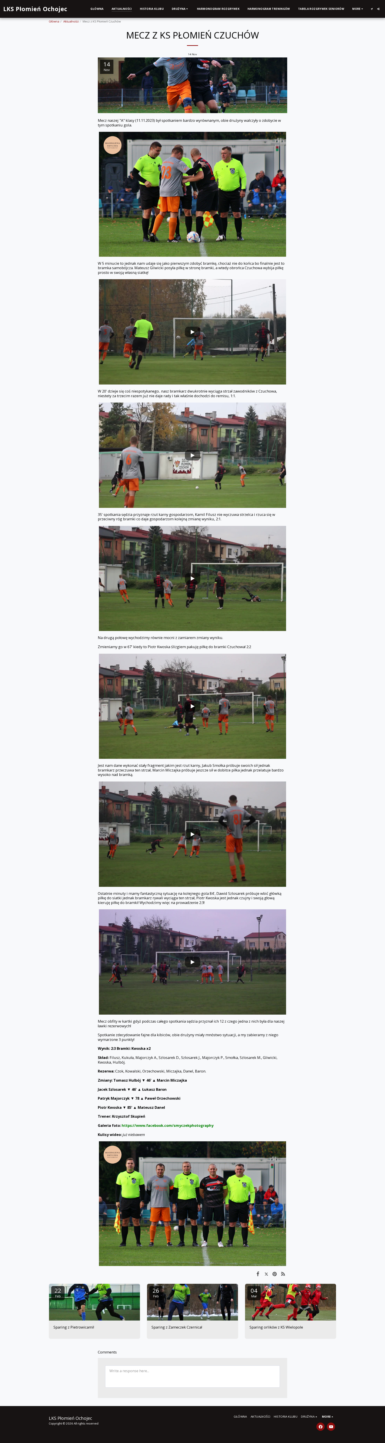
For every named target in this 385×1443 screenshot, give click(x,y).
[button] (180, 9)
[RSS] (283, 1273)
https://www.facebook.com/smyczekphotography (167, 1125)
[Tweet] (266, 1273)
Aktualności (71, 21)
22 (58, 1292)
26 (156, 1292)
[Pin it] (274, 1273)
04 (254, 1292)
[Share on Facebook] (258, 1273)
